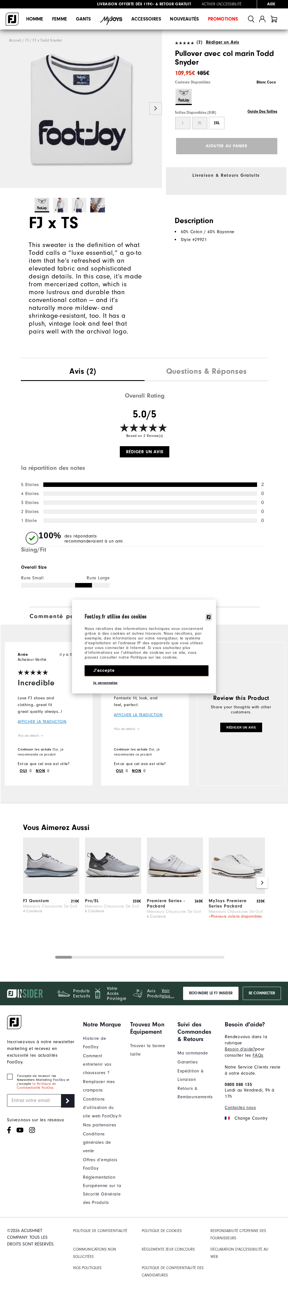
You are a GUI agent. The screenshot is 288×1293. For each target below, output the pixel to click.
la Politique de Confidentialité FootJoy (36, 1086)
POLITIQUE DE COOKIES (162, 1230)
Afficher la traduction (42, 721)
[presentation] (83, 372)
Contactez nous (240, 1107)
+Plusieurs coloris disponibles (235, 916)
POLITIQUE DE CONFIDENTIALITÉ (100, 1230)
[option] (81, 109)
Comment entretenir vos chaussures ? (97, 1064)
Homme (34, 19)
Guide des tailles (262, 111)
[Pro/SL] (113, 892)
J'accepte (104, 670)
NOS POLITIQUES (87, 1267)
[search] (251, 19)
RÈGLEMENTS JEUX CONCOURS (168, 1249)
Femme (59, 19)
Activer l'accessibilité (222, 4)
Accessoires (146, 19)
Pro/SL (92, 900)
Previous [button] (6, 108)
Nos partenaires (99, 1125)
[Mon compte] (262, 19)
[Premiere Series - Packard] (175, 892)
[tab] (274, 19)
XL (200, 123)
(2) (199, 42)
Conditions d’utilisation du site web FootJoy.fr (102, 1108)
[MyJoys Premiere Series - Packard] (237, 892)
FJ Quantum (36, 900)
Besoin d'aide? (240, 1049)
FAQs (258, 1055)
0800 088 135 (238, 1084)
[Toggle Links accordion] (102, 1024)
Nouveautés (184, 19)
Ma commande (192, 1053)
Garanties (187, 1062)
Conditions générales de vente (97, 1142)
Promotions (223, 19)
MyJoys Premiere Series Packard (228, 903)
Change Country (251, 1118)
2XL (217, 123)
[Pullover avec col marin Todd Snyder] (81, 109)
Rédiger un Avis (222, 42)
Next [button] (155, 108)
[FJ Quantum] (51, 892)
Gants (83, 19)
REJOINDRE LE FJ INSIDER (211, 993)
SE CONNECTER (262, 993)
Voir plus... (168, 993)
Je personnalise (105, 683)
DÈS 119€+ (125, 4)
